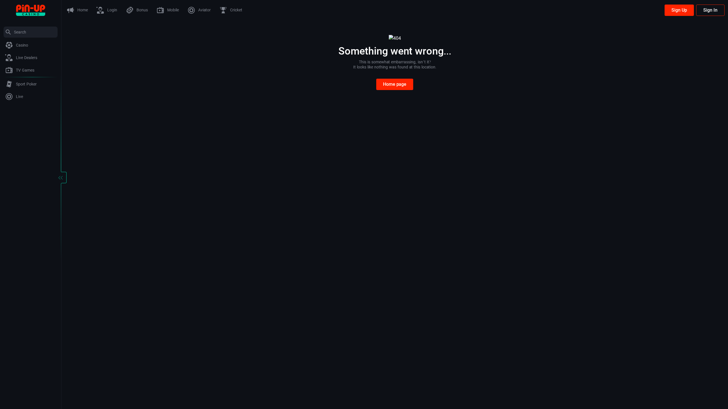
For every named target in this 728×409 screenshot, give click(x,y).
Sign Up (679, 10)
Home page (394, 84)
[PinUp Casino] (30, 9)
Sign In (710, 10)
